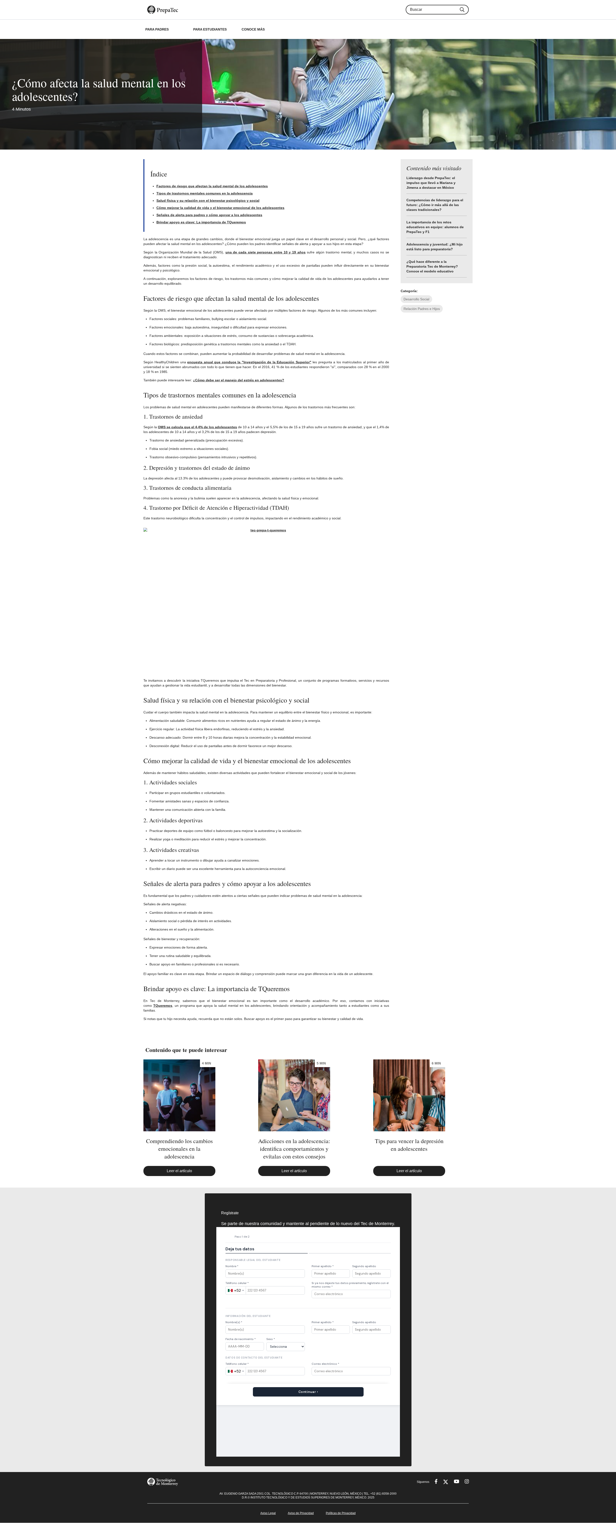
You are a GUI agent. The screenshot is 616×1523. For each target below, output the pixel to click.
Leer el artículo (179, 1171)
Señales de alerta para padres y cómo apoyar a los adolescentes (209, 215)
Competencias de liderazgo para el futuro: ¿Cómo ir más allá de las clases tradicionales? (434, 205)
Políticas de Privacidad (341, 1513)
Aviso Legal (268, 1513)
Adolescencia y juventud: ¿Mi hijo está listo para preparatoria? (434, 246)
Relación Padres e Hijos (422, 309)
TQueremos (162, 1005)
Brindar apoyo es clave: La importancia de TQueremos (201, 222)
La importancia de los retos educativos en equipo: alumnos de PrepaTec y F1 (435, 227)
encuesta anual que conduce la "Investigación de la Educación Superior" (249, 362)
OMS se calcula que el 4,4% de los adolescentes (197, 427)
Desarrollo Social (416, 299)
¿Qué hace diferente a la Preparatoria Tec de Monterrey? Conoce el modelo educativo (432, 266)
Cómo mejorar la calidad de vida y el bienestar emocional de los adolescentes (220, 208)
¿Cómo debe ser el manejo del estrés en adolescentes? (238, 380)
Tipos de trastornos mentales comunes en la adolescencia (204, 193)
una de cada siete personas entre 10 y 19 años (265, 252)
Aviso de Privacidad (301, 1513)
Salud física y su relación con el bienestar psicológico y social (207, 200)
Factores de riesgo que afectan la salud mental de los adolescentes (212, 186)
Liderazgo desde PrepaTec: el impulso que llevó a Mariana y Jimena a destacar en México (431, 182)
